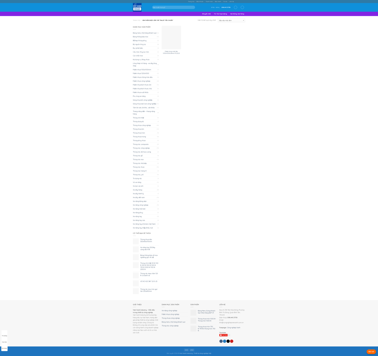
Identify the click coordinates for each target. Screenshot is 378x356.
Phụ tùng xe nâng (139, 96)
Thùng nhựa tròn (139, 133)
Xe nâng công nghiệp (140, 205)
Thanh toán (209, 1)
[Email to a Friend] (228, 341)
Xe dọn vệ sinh (138, 186)
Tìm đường (4, 335)
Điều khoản (199, 1)
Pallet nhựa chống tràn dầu (143, 77)
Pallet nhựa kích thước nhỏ (142, 89)
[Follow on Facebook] (236, 1)
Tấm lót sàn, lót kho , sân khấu (144, 108)
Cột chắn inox (138, 56)
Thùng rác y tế (138, 175)
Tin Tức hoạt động (220, 14)
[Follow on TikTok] (238, 1)
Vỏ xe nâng (137, 182)
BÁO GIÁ (371, 352)
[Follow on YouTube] (244, 1)
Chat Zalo (4, 342)
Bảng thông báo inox (140, 37)
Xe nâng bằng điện (140, 201)
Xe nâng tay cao (139, 220)
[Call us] (242, 1)
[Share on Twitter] (224, 341)
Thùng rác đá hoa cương (142, 152)
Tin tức (225, 1)
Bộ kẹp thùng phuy (139, 41)
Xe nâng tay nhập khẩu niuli (143, 228)
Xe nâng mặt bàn (139, 209)
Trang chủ (191, 1)
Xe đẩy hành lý (138, 194)
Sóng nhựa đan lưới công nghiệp (144, 104)
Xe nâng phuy (138, 213)
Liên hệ (231, 1)
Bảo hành (218, 1)
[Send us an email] (240, 1)
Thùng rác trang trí (140, 171)
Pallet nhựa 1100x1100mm (142, 70)
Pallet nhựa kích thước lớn (142, 85)
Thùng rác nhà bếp (140, 163)
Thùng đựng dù (138, 121)
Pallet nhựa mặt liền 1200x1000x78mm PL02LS (171, 52)
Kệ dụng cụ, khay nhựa (141, 59)
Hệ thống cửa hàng (237, 14)
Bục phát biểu (138, 48)
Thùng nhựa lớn (138, 129)
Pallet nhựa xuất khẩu (140, 92)
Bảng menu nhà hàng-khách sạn (145, 33)
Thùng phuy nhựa (139, 140)
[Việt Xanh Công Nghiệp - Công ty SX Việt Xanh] (141, 7)
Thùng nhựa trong (139, 137)
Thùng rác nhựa (138, 167)
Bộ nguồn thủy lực (139, 44)
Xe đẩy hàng (137, 190)
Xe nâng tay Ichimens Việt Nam (144, 224)
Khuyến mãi (206, 14)
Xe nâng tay (137, 216)
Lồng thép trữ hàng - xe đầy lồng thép (145, 64)
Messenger (4, 348)
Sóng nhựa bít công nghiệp (142, 100)
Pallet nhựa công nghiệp (141, 81)
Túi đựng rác (137, 178)
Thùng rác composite (140, 144)
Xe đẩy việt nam (139, 197)
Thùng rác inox (138, 159)
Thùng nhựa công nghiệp (142, 125)
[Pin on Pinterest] (231, 341)
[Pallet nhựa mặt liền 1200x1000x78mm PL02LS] (171, 37)
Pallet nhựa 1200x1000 (141, 73)
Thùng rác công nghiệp (141, 148)
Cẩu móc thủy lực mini (141, 52)
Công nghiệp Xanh (233, 328)
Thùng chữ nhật (138, 118)
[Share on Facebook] (221, 341)
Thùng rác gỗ (138, 156)
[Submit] (193, 7)
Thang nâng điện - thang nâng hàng (144, 112)
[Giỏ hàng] (242, 7)
